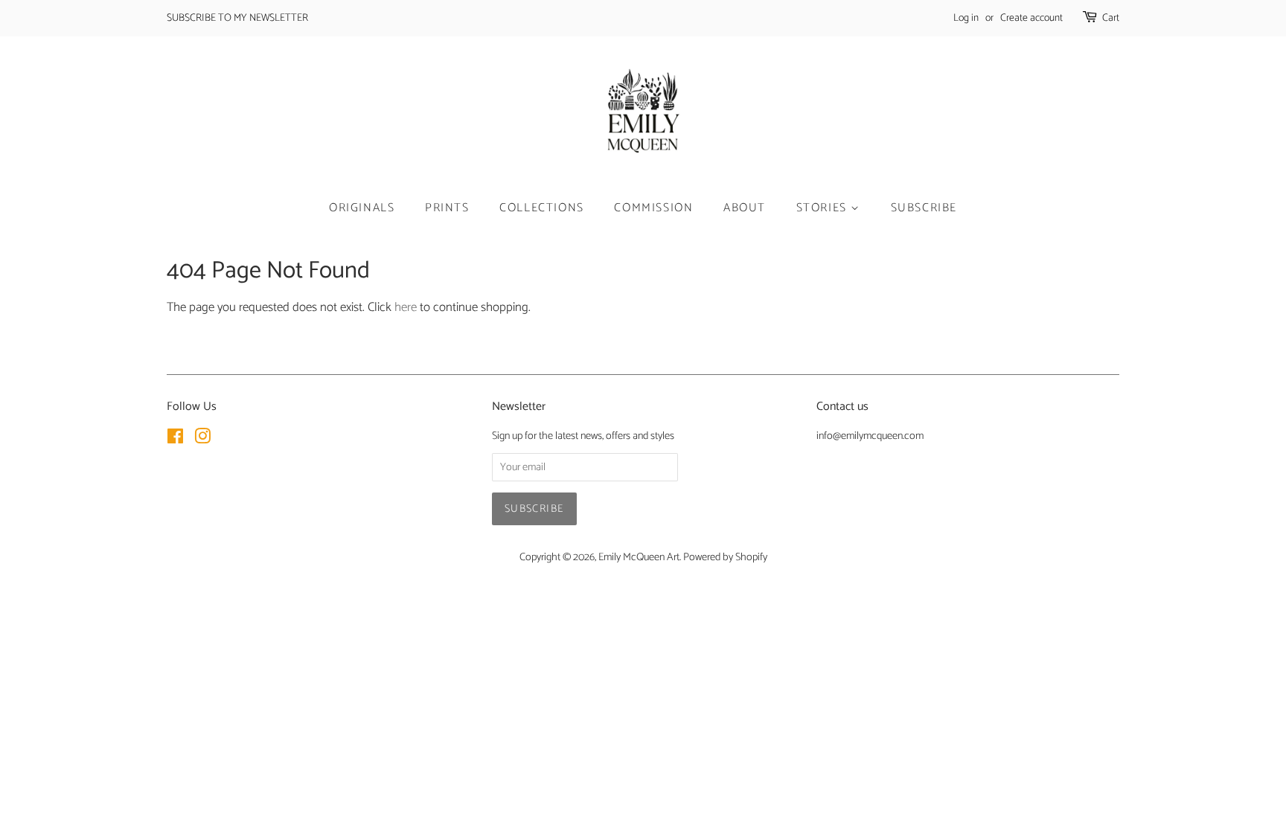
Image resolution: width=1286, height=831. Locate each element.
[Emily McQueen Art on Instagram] (202, 440)
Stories (823, 208)
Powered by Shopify (725, 557)
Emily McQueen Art (638, 557)
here (405, 307)
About (744, 208)
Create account (1031, 18)
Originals (361, 208)
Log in (966, 18)
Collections (541, 208)
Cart (1110, 18)
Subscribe (924, 208)
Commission (653, 208)
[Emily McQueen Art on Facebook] (175, 440)
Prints (447, 208)
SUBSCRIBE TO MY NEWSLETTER (237, 18)
